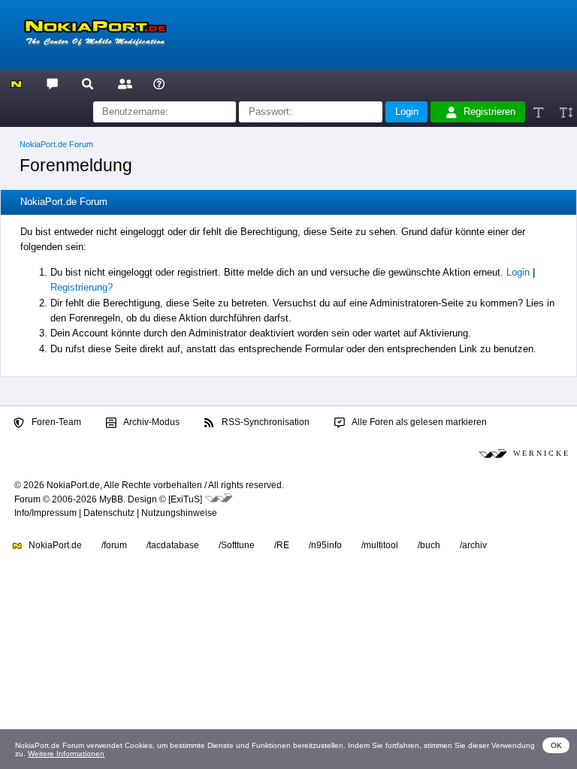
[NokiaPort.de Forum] (51, 83)
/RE (281, 545)
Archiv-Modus (151, 422)
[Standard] (539, 112)
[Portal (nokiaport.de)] (16, 83)
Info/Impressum (45, 512)
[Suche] (87, 83)
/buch (429, 545)
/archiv (473, 545)
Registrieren (489, 111)
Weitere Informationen (66, 753)
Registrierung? (81, 287)
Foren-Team (55, 422)
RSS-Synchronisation (264, 422)
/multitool (379, 545)
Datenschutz (108, 512)
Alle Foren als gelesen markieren (418, 422)
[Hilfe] (159, 83)
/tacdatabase (173, 545)
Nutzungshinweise (179, 512)
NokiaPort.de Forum (56, 144)
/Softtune (237, 545)
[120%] (565, 112)
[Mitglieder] (123, 83)
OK (556, 745)
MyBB (111, 499)
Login (518, 272)
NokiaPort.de (54, 545)
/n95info (325, 545)
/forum (114, 545)
